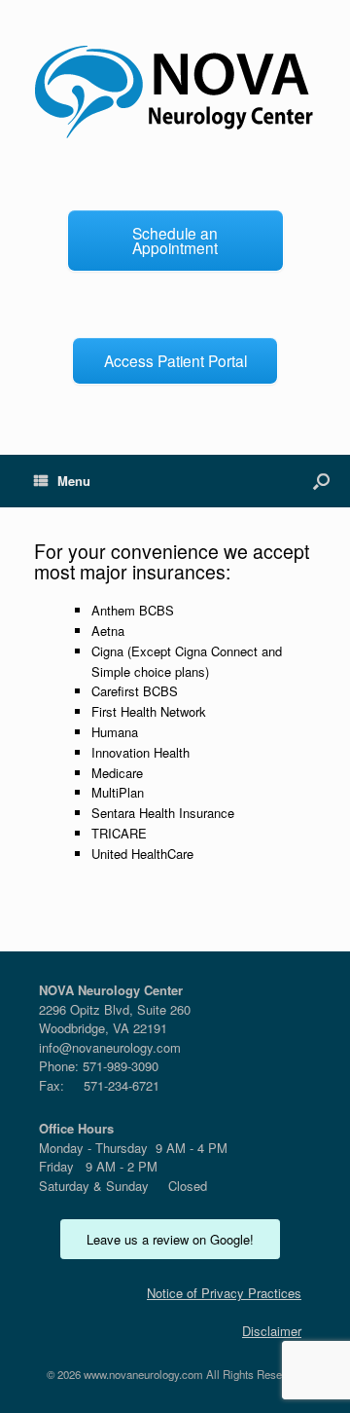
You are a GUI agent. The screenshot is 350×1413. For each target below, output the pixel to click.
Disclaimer (271, 1330)
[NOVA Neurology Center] (175, 92)
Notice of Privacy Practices (224, 1292)
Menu (73, 480)
